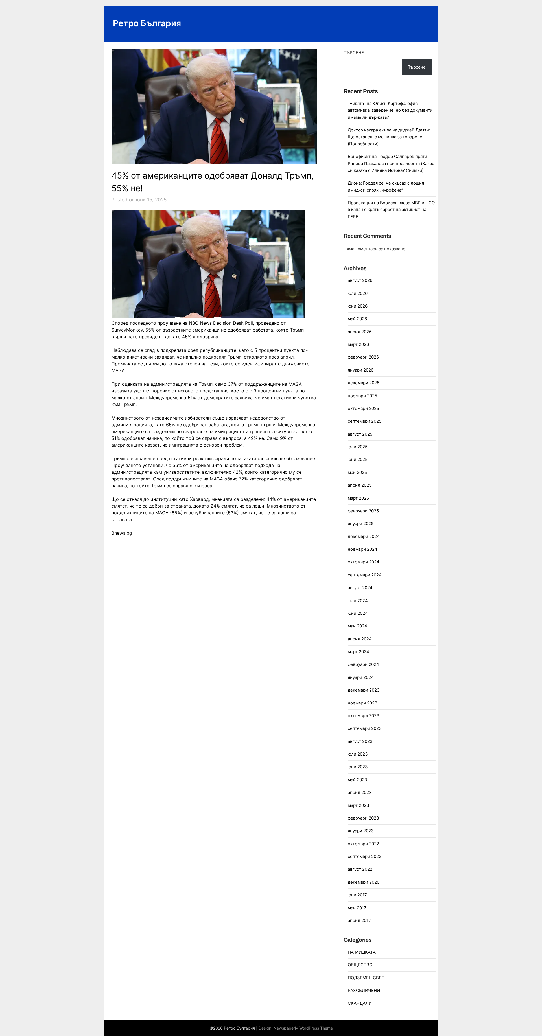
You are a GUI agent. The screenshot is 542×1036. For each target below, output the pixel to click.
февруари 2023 (363, 818)
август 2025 (360, 434)
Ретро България (147, 23)
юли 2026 (358, 293)
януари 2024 (361, 677)
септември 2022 (364, 856)
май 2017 (357, 907)
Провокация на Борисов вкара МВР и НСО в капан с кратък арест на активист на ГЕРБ (391, 209)
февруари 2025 (363, 510)
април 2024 (360, 639)
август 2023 (360, 741)
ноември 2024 (362, 549)
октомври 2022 (363, 843)
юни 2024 (358, 613)
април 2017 (359, 920)
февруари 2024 (363, 664)
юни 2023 (358, 766)
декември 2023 (364, 690)
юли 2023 (358, 754)
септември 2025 (364, 421)
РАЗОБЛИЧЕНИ (364, 990)
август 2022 (360, 869)
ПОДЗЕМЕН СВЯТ (366, 977)
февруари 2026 (363, 357)
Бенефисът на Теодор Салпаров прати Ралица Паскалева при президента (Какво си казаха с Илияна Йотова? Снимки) (391, 163)
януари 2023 (361, 830)
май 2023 (357, 779)
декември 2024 (364, 536)
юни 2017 (357, 894)
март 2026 (358, 344)
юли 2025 (358, 446)
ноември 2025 (362, 395)
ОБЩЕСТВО (360, 964)
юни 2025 (358, 459)
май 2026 (357, 318)
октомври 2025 (363, 408)
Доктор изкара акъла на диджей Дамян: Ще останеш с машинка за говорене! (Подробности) (389, 136)
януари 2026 (360, 370)
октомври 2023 (363, 715)
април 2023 (360, 792)
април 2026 (359, 331)
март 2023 (358, 805)
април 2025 (359, 485)
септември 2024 (365, 575)
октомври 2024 (363, 562)
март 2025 (358, 498)
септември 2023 (365, 728)
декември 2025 (363, 382)
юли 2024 (358, 600)
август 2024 (360, 587)
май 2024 (357, 626)
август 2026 (360, 280)
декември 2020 (363, 882)
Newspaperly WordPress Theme (303, 1028)
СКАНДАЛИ (360, 1003)
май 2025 (357, 472)
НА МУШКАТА (362, 952)
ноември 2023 (362, 703)
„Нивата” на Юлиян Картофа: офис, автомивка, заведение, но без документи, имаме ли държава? (391, 110)
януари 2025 (360, 523)
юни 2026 (358, 306)
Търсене (354, 52)
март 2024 (358, 651)
